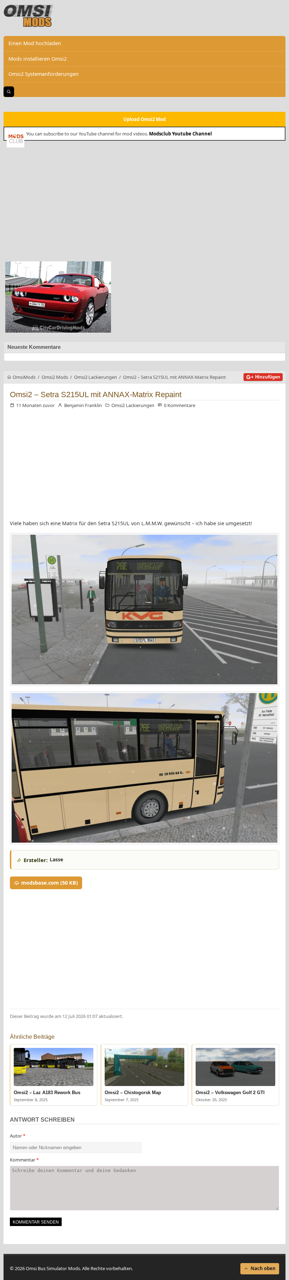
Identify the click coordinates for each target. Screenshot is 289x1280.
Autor (17, 1136)
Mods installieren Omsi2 (37, 58)
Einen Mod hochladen (34, 43)
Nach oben (263, 1268)
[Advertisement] (144, 203)
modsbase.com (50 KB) (49, 882)
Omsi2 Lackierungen (132, 405)
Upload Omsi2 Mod (144, 119)
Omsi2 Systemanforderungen (43, 74)
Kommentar (24, 1160)
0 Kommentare (179, 405)
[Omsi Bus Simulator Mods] (29, 16)
